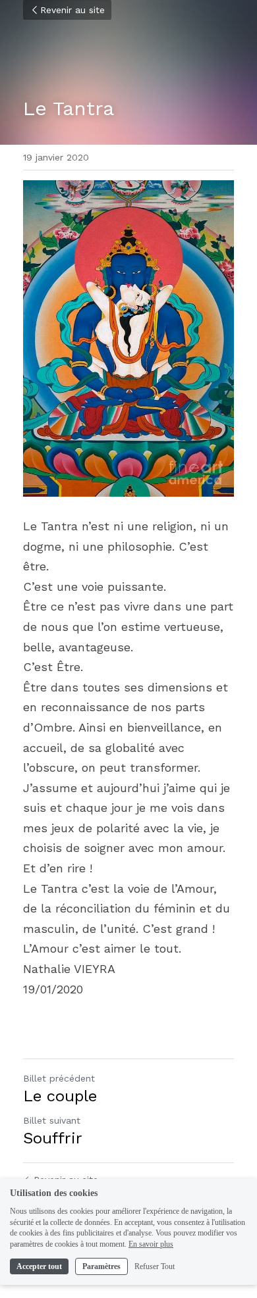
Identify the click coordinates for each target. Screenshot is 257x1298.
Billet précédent (59, 1078)
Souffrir (52, 1138)
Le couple (60, 1096)
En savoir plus (150, 1244)
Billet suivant (51, 1120)
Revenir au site (72, 10)
